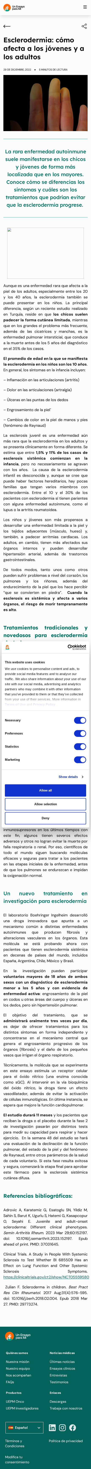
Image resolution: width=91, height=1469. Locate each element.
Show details (68, 777)
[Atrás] (6, 26)
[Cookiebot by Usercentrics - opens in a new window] (67, 647)
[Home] (14, 7)
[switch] (80, 733)
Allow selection (45, 804)
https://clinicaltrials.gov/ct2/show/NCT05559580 (46, 1277)
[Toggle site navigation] (85, 7)
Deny (45, 818)
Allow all (45, 790)
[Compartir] (82, 26)
